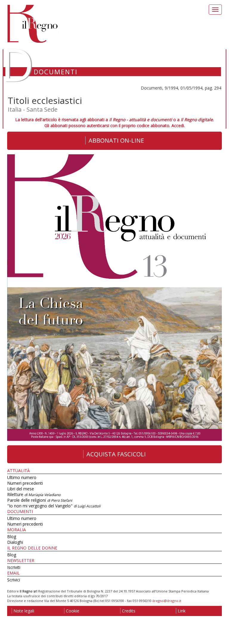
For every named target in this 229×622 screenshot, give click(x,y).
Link (181, 611)
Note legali (23, 611)
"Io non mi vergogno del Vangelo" (53, 506)
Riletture (34, 494)
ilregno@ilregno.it (166, 600)
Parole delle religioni (39, 500)
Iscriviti (13, 567)
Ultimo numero (21, 477)
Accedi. (178, 125)
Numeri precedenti (25, 483)
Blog (11, 536)
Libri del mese (20, 489)
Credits (128, 611)
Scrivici (13, 580)
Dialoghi (15, 542)
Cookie (72, 611)
